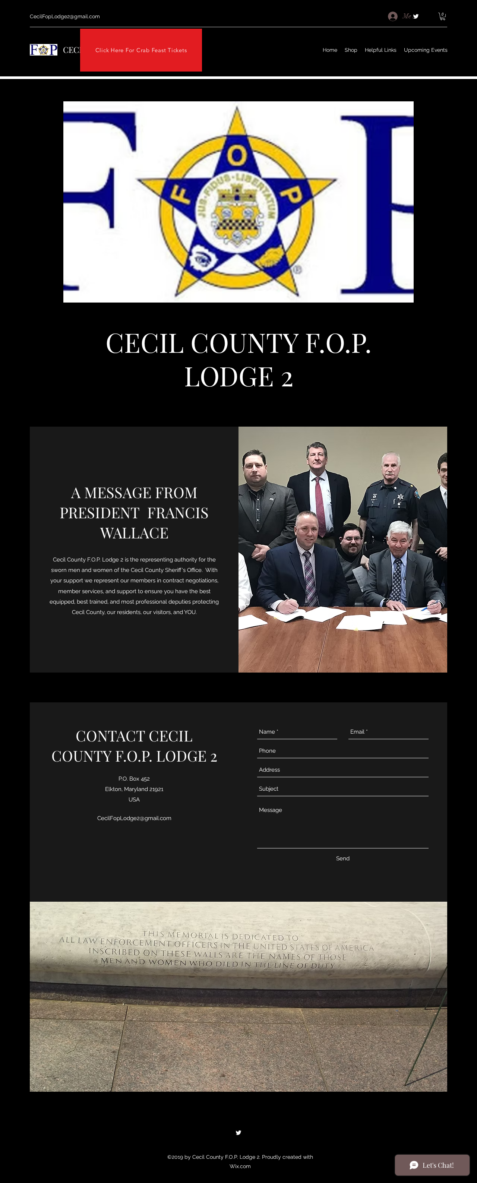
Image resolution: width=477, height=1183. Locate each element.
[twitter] (238, 1132)
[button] (442, 16)
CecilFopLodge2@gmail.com (65, 16)
